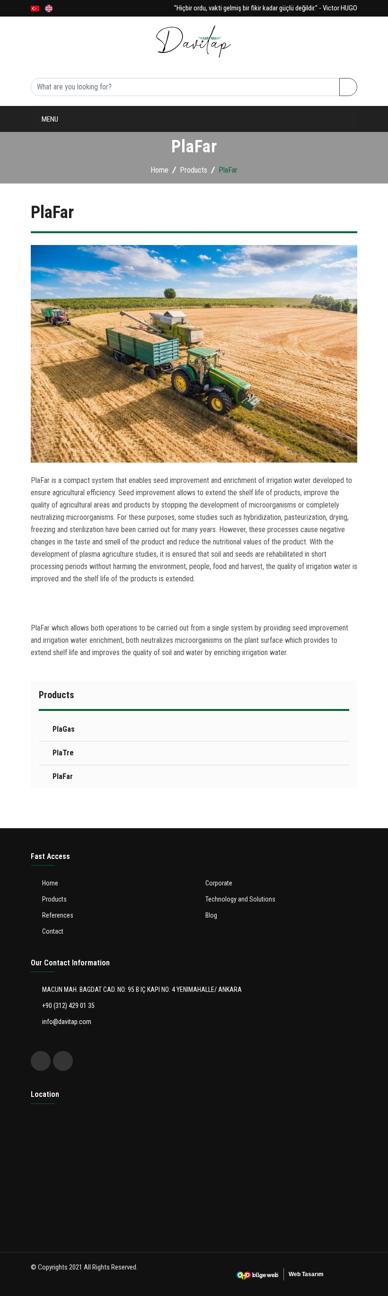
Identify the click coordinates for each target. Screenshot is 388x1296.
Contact (55, 301)
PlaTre (63, 752)
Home (49, 144)
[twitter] (41, 1061)
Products (57, 197)
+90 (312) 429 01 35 (68, 1005)
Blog (48, 275)
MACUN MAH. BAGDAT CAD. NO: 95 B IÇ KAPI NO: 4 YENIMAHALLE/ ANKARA (141, 989)
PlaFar (63, 776)
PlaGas (64, 729)
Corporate (59, 170)
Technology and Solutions (89, 223)
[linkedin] (63, 1061)
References (60, 249)
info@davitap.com (66, 1021)
